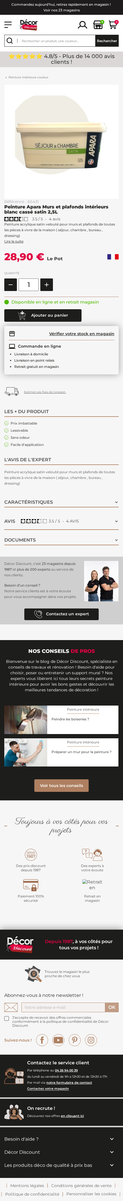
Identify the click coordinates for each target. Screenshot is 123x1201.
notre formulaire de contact (69, 1083)
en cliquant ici (72, 1116)
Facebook (42, 1040)
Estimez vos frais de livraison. (45, 392)
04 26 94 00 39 (66, 1070)
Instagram (91, 1040)
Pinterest (75, 1040)
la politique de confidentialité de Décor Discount (60, 1023)
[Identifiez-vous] (82, 24)
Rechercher (107, 41)
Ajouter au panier (49, 315)
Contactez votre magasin (48, 1089)
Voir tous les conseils (61, 785)
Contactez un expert (67, 613)
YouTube (58, 1040)
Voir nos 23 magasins (61, 10)
